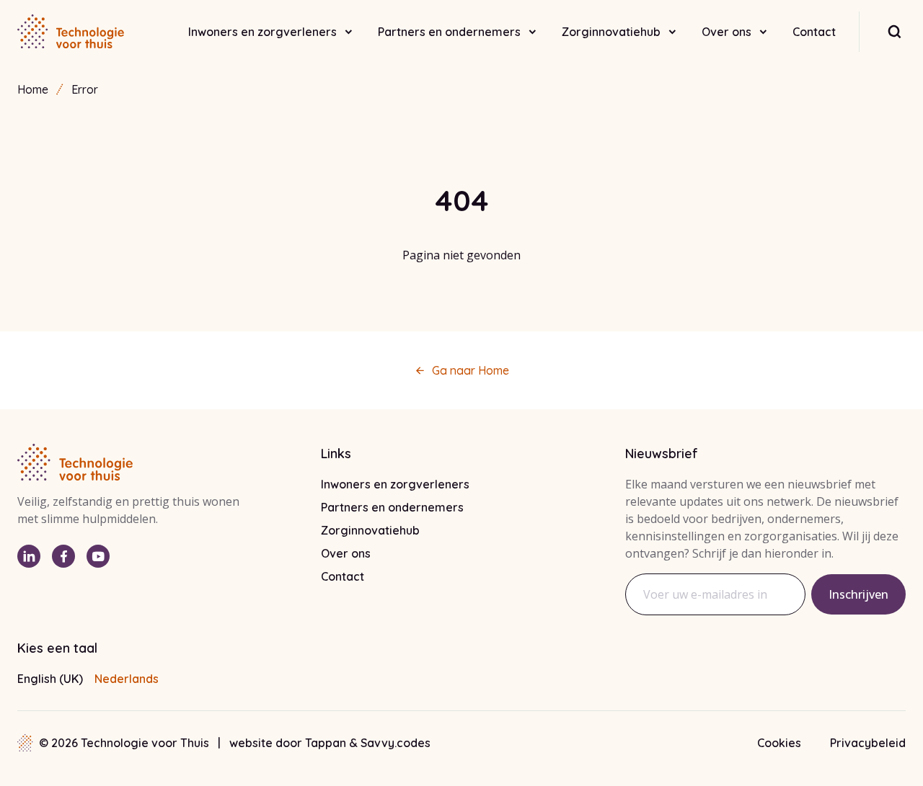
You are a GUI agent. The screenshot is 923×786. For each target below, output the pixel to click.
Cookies (779, 743)
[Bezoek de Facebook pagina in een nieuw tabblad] (63, 556)
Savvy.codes (395, 743)
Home (32, 89)
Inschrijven (858, 594)
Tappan (327, 743)
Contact (814, 31)
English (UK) (50, 678)
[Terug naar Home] (70, 31)
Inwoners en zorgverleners (262, 31)
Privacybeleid (868, 743)
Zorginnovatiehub (611, 31)
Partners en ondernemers (449, 31)
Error (84, 89)
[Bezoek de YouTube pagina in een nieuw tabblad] (98, 556)
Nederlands (126, 678)
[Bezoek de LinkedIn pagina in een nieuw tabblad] (28, 556)
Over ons (726, 31)
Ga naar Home (470, 370)
